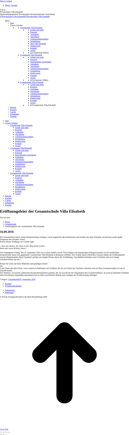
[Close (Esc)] (1, 432)
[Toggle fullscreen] (6, 432)
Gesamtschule (13, 279)
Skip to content (6, 1)
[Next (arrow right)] (4, 434)
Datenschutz (10, 290)
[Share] (4, 432)
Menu (7, 21)
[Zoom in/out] (9, 432)
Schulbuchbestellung (13, 286)
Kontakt (8, 284)
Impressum (9, 292)
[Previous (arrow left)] (1, 434)
